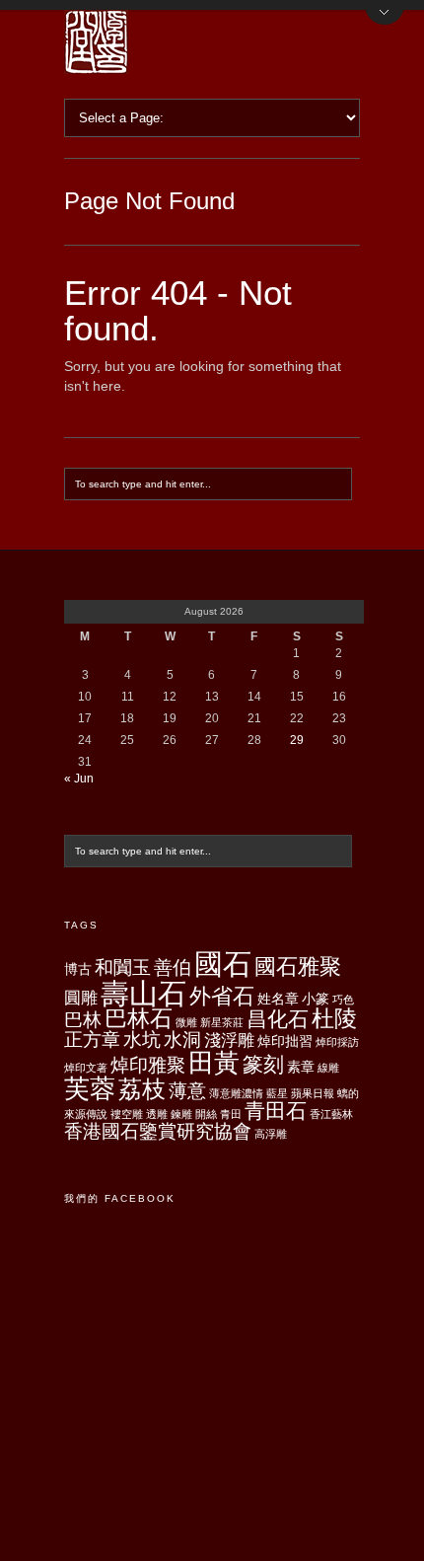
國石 (222, 964)
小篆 (315, 998)
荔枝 (142, 1089)
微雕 (186, 1022)
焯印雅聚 (147, 1065)
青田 (231, 1114)
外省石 (221, 996)
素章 (301, 1067)
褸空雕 (126, 1114)
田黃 (214, 1063)
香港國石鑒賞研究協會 (157, 1131)
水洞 (182, 1039)
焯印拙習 (285, 1041)
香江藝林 (331, 1114)
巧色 (343, 999)
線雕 (328, 1068)
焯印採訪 (337, 1042)
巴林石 (139, 1018)
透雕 (157, 1114)
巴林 (83, 1019)
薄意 (187, 1090)
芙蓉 (89, 1088)
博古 (78, 969)
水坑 (142, 1039)
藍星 (277, 1093)
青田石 (276, 1110)
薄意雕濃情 (236, 1093)
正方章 (92, 1039)
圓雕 (81, 998)
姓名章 (278, 998)
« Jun (79, 778)
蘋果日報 (312, 1093)
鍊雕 (181, 1114)
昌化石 (278, 1018)
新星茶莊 (222, 1022)
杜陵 (334, 1018)
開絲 (206, 1114)
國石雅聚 (297, 966)
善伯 (172, 967)
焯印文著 (85, 1068)
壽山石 (143, 993)
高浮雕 (270, 1134)
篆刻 (263, 1064)
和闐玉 (123, 967)
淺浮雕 (229, 1040)
